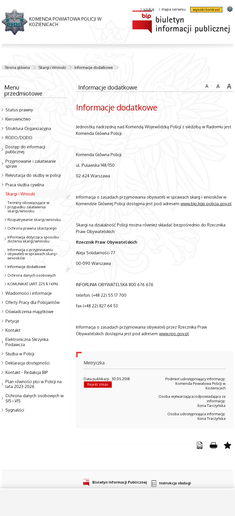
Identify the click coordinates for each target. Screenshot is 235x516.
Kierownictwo (18, 118)
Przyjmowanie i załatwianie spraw (30, 163)
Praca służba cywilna (24, 184)
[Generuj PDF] (199, 445)
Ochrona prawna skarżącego (32, 228)
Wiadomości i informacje (28, 293)
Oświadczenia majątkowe (29, 311)
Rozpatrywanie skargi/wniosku (34, 219)
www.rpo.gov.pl (174, 333)
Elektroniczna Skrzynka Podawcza (26, 342)
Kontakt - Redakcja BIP (26, 372)
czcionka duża (228, 86)
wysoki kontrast (206, 9)
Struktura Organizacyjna (28, 128)
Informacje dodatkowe (94, 67)
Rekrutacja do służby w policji (33, 175)
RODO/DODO (18, 137)
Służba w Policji (19, 353)
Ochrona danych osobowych (31, 275)
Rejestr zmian (97, 384)
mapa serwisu (174, 9)
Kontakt (12, 330)
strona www (229, 8)
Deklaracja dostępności (27, 362)
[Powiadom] (227, 445)
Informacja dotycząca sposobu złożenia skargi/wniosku (33, 239)
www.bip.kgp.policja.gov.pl (206, 203)
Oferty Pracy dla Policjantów (32, 302)
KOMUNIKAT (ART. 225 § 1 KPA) (32, 284)
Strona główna (17, 67)
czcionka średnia (217, 85)
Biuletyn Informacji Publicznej (119, 482)
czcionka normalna (205, 85)
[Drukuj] (213, 445)
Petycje (12, 320)
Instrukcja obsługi (175, 483)
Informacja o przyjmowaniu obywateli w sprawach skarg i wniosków (32, 253)
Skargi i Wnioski (52, 67)
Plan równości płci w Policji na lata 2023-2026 (33, 384)
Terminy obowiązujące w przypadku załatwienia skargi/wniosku (28, 206)
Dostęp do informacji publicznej (25, 149)
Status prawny (19, 109)
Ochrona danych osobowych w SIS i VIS (34, 398)
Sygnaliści (14, 409)
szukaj (148, 9)
